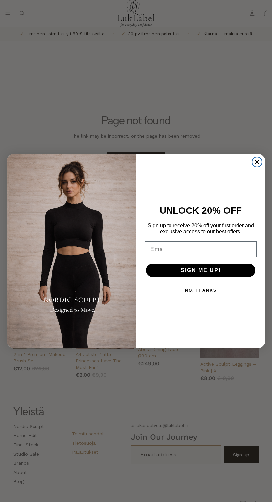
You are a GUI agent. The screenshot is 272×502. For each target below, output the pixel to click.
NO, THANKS (201, 290)
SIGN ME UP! (201, 270)
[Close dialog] (257, 162)
